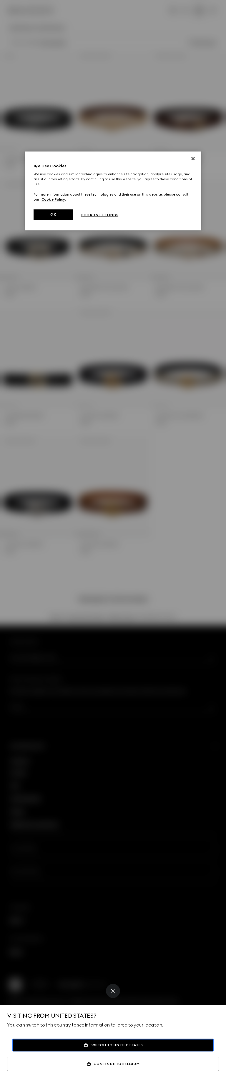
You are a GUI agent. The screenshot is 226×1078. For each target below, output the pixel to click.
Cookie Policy (53, 199)
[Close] (113, 991)
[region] (113, 190)
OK (53, 214)
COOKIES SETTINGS (99, 215)
